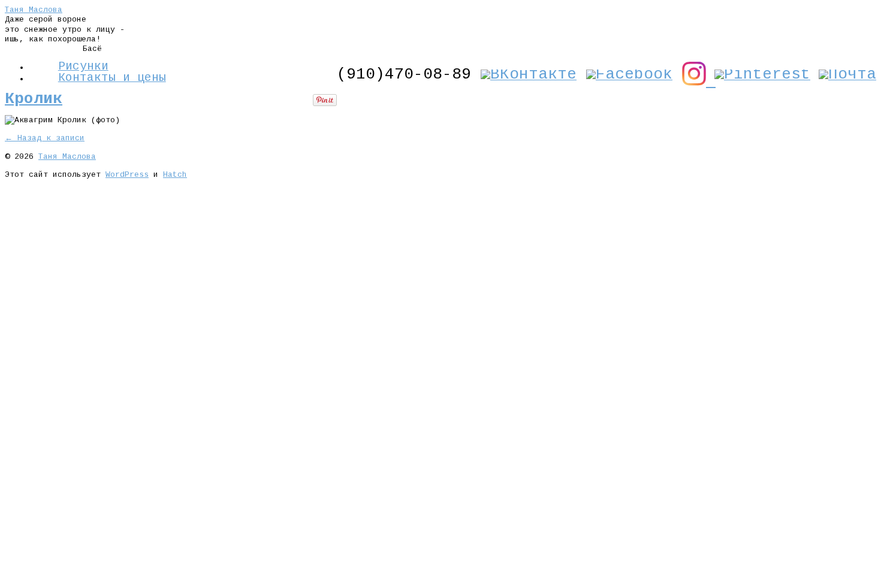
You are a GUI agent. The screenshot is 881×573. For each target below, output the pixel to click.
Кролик (33, 99)
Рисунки (83, 66)
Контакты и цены (112, 78)
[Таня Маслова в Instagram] (699, 82)
